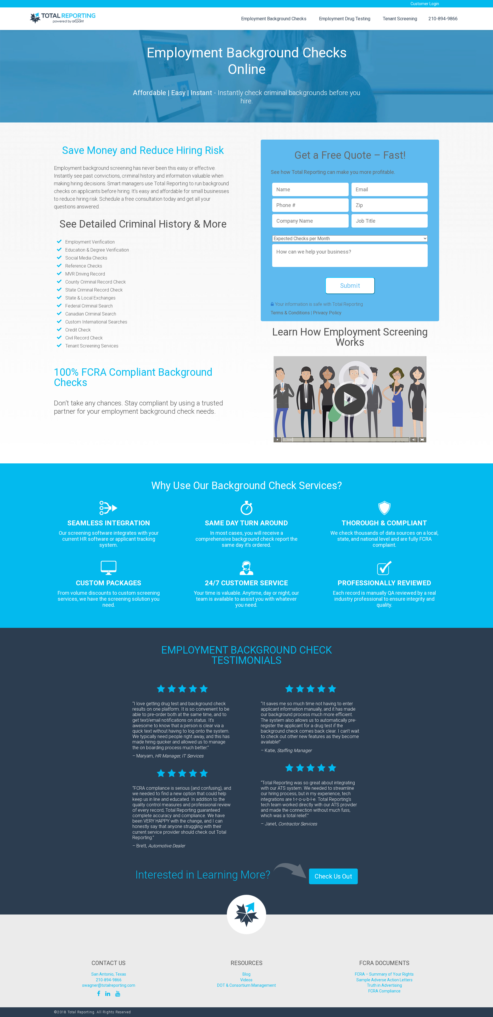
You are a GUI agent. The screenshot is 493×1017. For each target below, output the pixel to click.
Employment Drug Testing (344, 18)
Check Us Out (333, 876)
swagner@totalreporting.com (108, 985)
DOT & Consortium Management (246, 985)
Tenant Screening (400, 18)
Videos (246, 980)
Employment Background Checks (273, 18)
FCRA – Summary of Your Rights (384, 974)
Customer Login (425, 3)
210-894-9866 (443, 18)
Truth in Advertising (384, 985)
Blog (246, 974)
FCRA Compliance (384, 991)
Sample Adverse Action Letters (384, 980)
